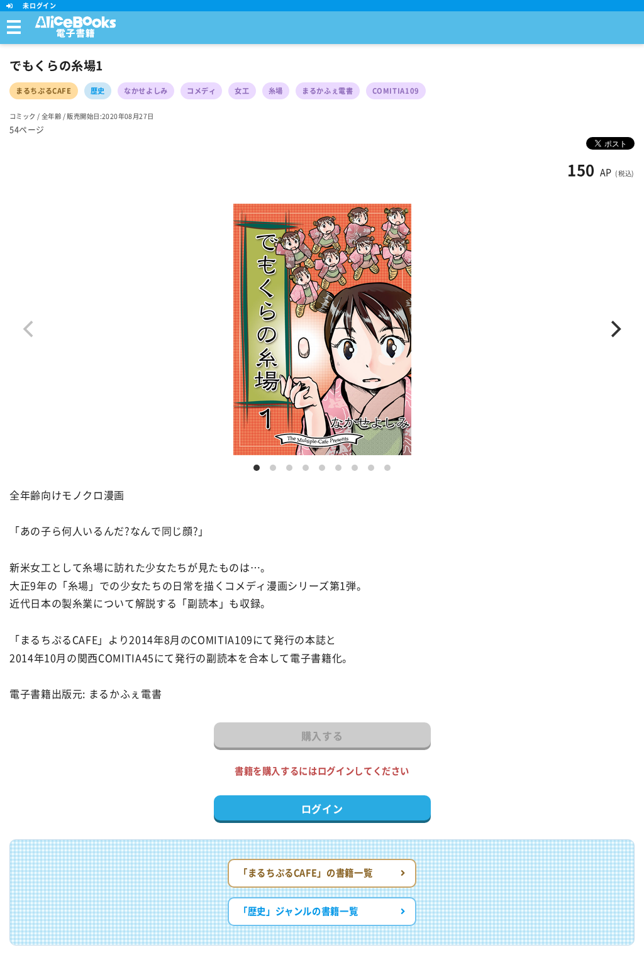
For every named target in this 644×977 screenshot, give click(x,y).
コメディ (201, 90)
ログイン (322, 809)
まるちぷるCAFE (44, 90)
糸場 (276, 90)
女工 (242, 90)
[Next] (614, 329)
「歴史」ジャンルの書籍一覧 (298, 911)
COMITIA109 (395, 90)
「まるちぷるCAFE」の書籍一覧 (305, 873)
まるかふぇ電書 (327, 90)
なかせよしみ (146, 90)
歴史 (98, 90)
